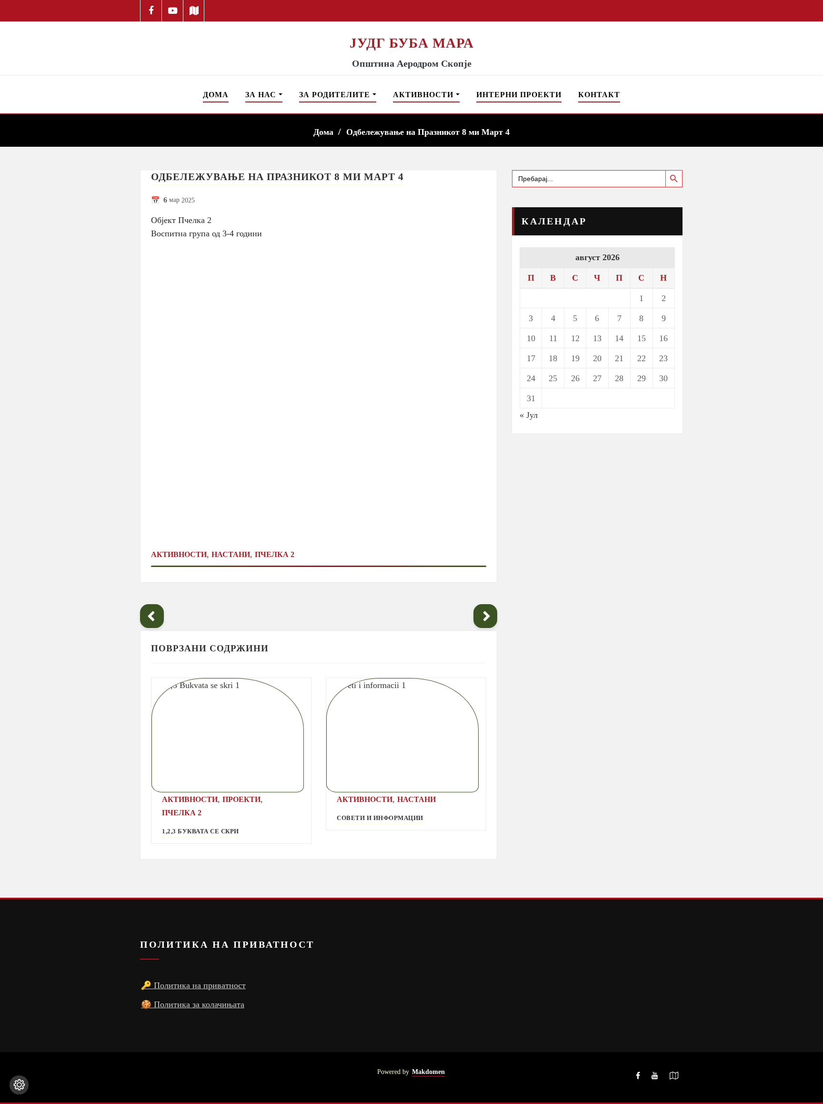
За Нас (262, 95)
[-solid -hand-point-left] (152, 616)
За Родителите (335, 95)
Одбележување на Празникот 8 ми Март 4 (428, 132)
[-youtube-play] (172, 10)
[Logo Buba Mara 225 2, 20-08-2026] (411, 27)
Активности (424, 95)
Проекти (241, 799)
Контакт (599, 95)
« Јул (529, 415)
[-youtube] (655, 1077)
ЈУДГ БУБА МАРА (412, 43)
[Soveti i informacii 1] (406, 735)
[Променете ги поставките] (19, 1084)
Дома (216, 95)
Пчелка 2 (274, 554)
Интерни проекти (519, 95)
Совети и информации (380, 818)
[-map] (194, 10)
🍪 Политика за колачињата (192, 1004)
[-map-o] (674, 1077)
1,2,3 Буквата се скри (200, 831)
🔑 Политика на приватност (193, 985)
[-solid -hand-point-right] (485, 616)
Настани (230, 554)
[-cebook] (151, 10)
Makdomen (428, 1071)
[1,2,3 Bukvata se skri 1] (231, 735)
